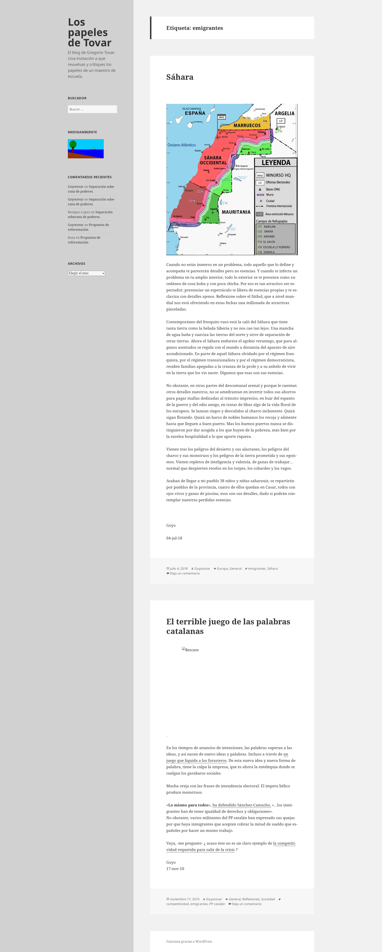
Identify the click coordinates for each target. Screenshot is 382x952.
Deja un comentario (185, 573)
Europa (222, 568)
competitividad (177, 904)
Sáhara (180, 76)
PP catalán (217, 904)
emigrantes (257, 568)
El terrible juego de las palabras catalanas (228, 626)
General (236, 568)
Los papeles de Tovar (90, 32)
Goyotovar (76, 186)
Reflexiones (251, 899)
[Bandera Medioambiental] (86, 148)
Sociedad (268, 899)
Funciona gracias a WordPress (189, 941)
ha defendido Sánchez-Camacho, (241, 805)
